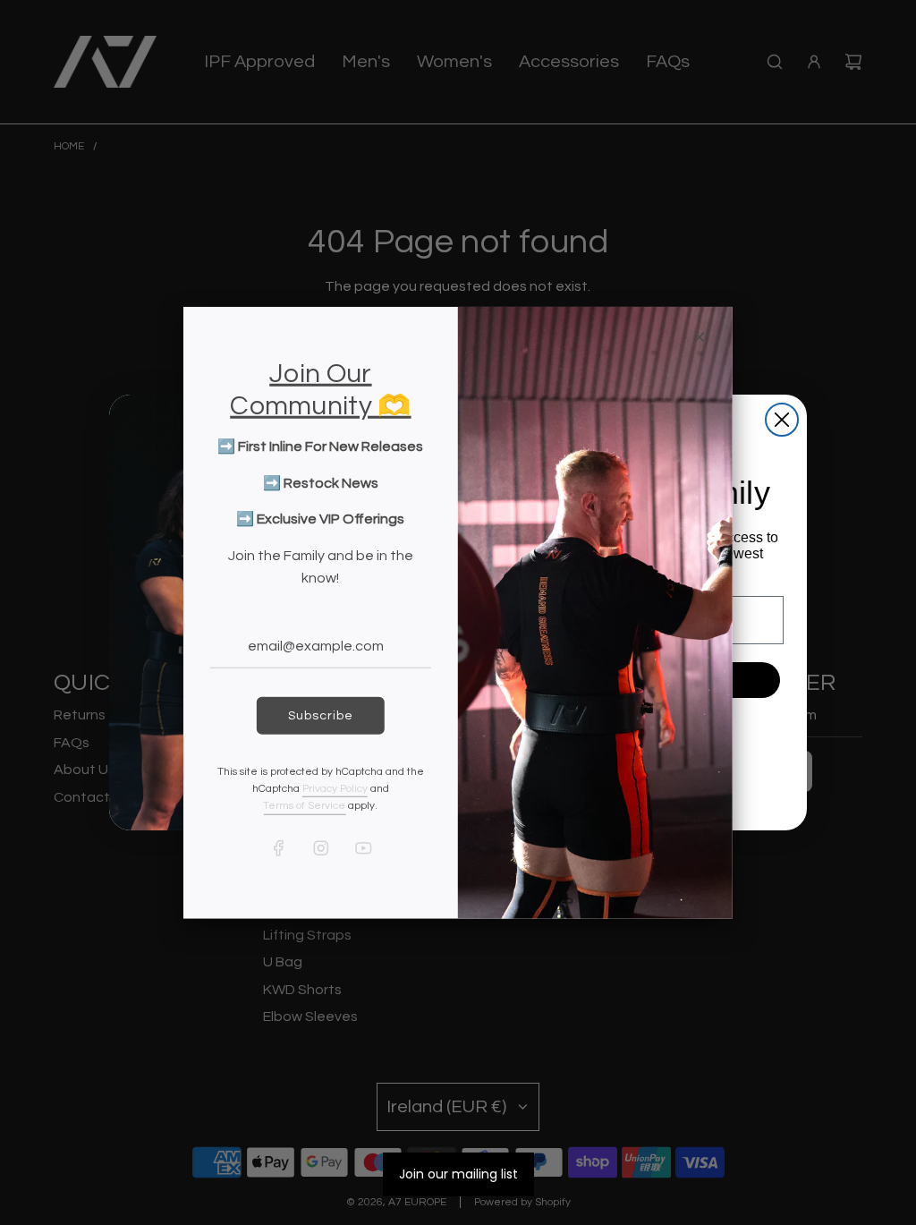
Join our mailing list (458, 1174)
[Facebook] (278, 847)
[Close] (699, 336)
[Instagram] (320, 847)
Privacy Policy (335, 789)
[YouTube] (362, 847)
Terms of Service (304, 806)
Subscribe (320, 715)
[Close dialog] (782, 420)
